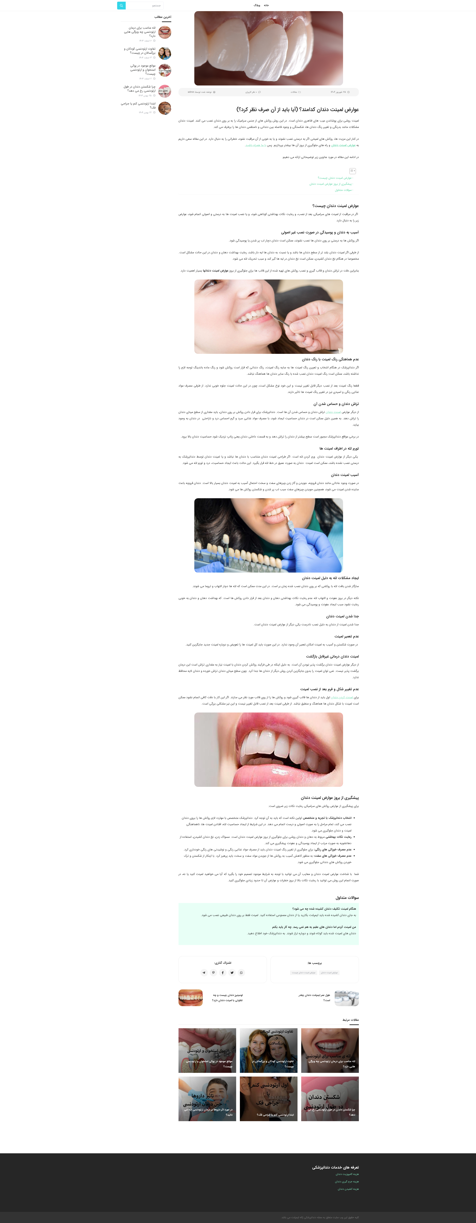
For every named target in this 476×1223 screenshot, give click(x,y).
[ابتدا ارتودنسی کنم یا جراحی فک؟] (164, 108)
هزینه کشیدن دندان (348, 1189)
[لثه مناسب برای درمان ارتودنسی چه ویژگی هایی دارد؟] (164, 32)
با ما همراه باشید (256, 145)
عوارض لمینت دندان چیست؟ (335, 178)
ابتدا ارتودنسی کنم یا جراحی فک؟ (138, 105)
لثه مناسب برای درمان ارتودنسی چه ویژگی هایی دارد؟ (139, 31)
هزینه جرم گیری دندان (347, 1182)
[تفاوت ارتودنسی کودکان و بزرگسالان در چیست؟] (164, 53)
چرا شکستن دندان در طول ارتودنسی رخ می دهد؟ (139, 88)
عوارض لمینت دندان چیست (303, 972)
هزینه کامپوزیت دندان (347, 1174)
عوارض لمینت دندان (343, 145)
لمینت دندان (333, 412)
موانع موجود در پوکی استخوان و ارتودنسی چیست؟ (142, 69)
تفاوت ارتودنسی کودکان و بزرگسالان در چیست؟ (139, 50)
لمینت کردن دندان (342, 697)
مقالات (294, 92)
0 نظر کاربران (251, 92)
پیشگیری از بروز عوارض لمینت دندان (330, 184)
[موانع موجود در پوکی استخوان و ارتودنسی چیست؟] (164, 70)
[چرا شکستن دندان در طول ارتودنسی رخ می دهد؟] (164, 91)
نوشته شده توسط (200, 92)
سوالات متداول (343, 190)
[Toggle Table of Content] (351, 171)
